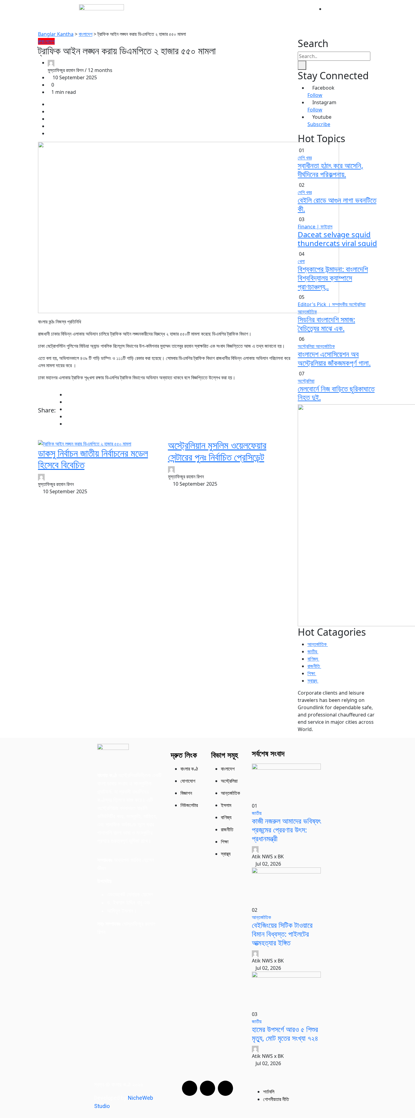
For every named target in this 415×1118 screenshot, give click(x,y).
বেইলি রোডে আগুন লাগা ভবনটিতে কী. (337, 204)
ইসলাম (279, 13)
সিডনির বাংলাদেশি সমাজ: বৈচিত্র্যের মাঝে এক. (326, 323)
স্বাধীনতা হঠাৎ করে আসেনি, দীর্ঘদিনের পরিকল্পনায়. (330, 169)
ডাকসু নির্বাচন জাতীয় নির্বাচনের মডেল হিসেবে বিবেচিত (93, 458)
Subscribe (318, 124)
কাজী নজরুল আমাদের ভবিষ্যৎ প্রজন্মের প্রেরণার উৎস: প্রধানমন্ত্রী (286, 829)
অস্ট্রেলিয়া (232, 13)
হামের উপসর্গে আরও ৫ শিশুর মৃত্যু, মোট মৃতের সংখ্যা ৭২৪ (285, 1033)
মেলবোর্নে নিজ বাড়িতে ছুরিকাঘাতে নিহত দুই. (336, 393)
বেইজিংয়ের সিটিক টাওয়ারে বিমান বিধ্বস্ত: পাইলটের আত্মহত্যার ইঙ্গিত (282, 934)
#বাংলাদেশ (46, 41)
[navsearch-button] (303, 15)
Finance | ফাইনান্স (315, 226)
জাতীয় (178, 13)
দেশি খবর (305, 157)
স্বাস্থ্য (262, 21)
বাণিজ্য (242, 21)
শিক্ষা (281, 21)
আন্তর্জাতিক (203, 13)
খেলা (301, 261)
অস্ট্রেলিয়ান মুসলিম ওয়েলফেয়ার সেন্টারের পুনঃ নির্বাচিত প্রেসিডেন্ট (217, 451)
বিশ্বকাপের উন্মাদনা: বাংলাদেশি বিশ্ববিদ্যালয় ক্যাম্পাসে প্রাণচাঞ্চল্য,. (333, 278)
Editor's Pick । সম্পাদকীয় (323, 304)
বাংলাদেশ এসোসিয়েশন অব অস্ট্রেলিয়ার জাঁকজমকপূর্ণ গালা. (334, 358)
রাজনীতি (258, 13)
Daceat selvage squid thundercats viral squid (337, 238)
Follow (314, 95)
